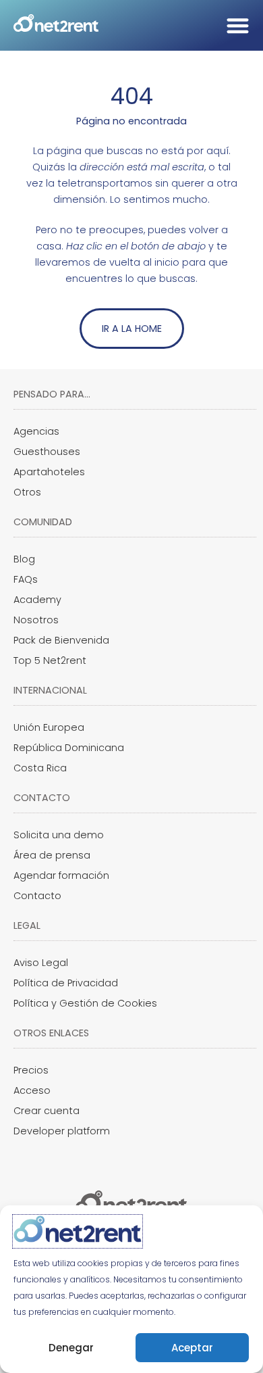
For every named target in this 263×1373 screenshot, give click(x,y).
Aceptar (192, 1348)
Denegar (71, 1348)
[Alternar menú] (238, 25)
